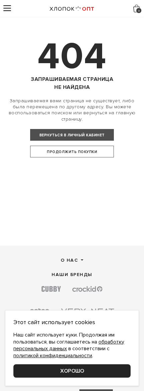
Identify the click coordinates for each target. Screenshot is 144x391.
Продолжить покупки (72, 152)
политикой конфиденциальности (52, 355)
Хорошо (72, 371)
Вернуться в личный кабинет (72, 135)
